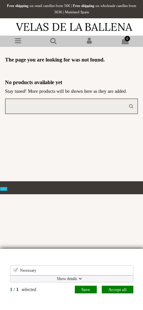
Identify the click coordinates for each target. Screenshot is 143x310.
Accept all (117, 289)
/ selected (23, 289)
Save (85, 289)
